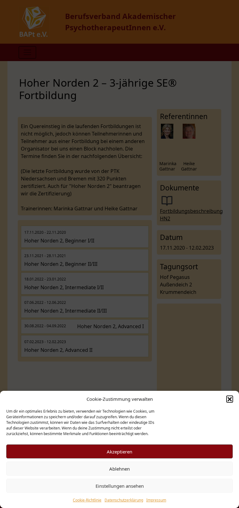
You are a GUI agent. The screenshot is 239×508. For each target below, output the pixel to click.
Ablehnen (119, 469)
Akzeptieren (119, 451)
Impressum (156, 500)
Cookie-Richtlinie (87, 500)
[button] (230, 399)
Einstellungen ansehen (120, 486)
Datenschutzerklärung (124, 500)
